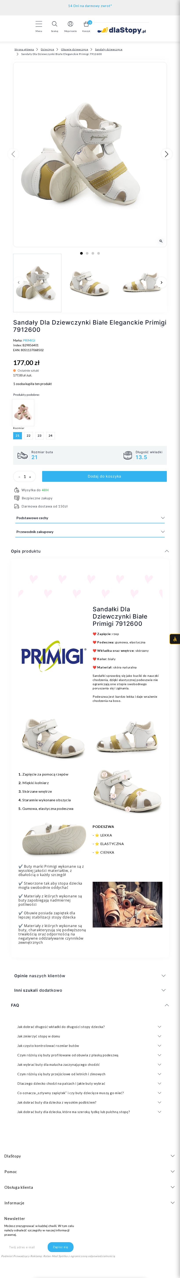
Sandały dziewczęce (108, 49)
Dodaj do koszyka (104, 476)
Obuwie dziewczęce (74, 49)
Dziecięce (47, 49)
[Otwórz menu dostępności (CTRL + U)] (174, 639)
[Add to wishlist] (162, 325)
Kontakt (90, 4)
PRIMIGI (29, 340)
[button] (55, 27)
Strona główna (24, 49)
